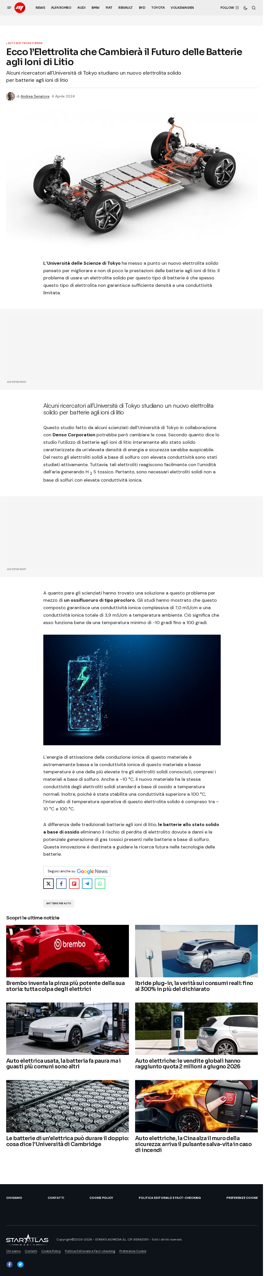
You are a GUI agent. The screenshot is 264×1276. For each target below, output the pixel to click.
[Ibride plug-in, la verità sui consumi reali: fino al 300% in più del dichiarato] (196, 951)
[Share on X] (48, 884)
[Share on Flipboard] (74, 884)
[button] (9, 8)
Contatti (56, 1198)
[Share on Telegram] (87, 884)
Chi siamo (14, 1198)
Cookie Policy (101, 1198)
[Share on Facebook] (61, 884)
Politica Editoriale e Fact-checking (170, 1198)
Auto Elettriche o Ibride (25, 43)
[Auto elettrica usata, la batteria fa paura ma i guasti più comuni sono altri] (67, 1029)
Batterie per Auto (58, 903)
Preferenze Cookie (242, 1198)
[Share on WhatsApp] (100, 884)
